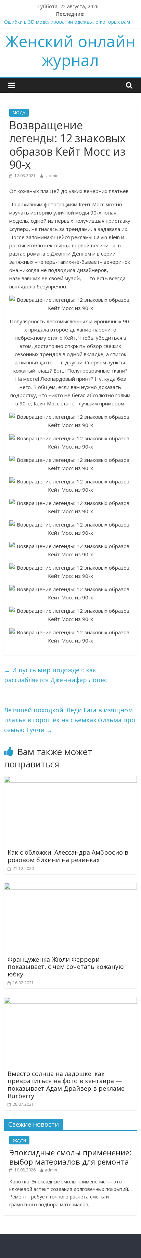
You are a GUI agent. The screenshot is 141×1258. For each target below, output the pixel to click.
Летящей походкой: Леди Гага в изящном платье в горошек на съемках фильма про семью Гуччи (69, 720)
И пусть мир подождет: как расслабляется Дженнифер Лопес (55, 675)
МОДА (19, 113)
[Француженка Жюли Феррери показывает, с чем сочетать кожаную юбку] (70, 887)
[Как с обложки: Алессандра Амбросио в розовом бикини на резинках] (70, 780)
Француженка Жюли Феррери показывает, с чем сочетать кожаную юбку (66, 966)
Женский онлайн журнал (70, 50)
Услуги (19, 1140)
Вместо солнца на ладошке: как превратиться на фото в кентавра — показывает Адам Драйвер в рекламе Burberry (66, 1084)
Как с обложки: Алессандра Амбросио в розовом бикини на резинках (68, 856)
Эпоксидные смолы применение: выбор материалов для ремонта (70, 1156)
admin (52, 176)
